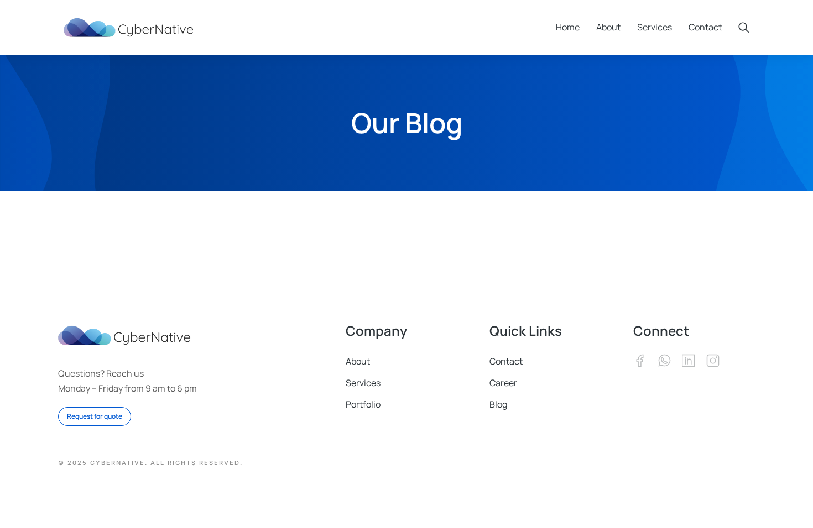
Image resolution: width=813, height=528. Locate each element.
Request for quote (94, 416)
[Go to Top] (785, 500)
